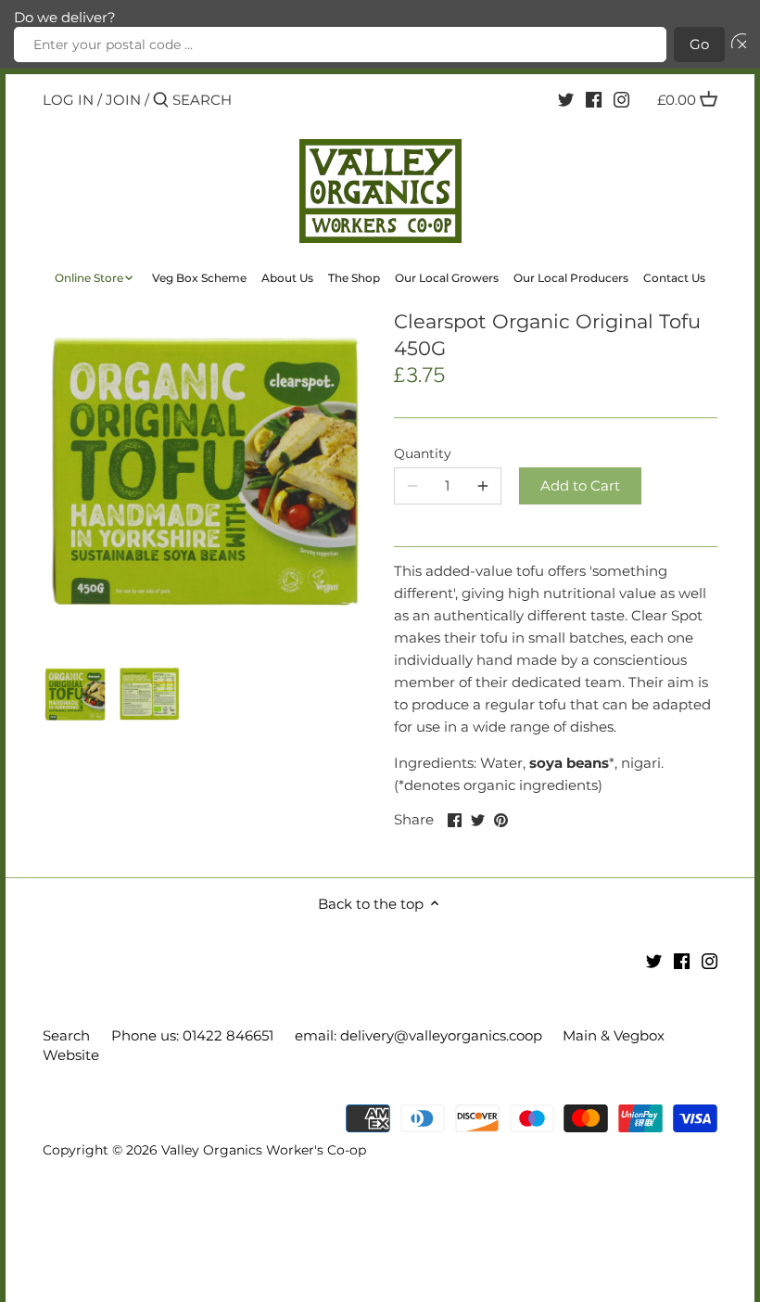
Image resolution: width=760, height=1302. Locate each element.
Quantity (422, 453)
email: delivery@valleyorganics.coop (418, 1035)
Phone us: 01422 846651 (192, 1035)
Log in (68, 99)
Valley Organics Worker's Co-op (263, 1149)
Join (123, 99)
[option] (75, 693)
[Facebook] (594, 99)
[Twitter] (566, 99)
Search (66, 1035)
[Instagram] (621, 99)
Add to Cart (580, 485)
